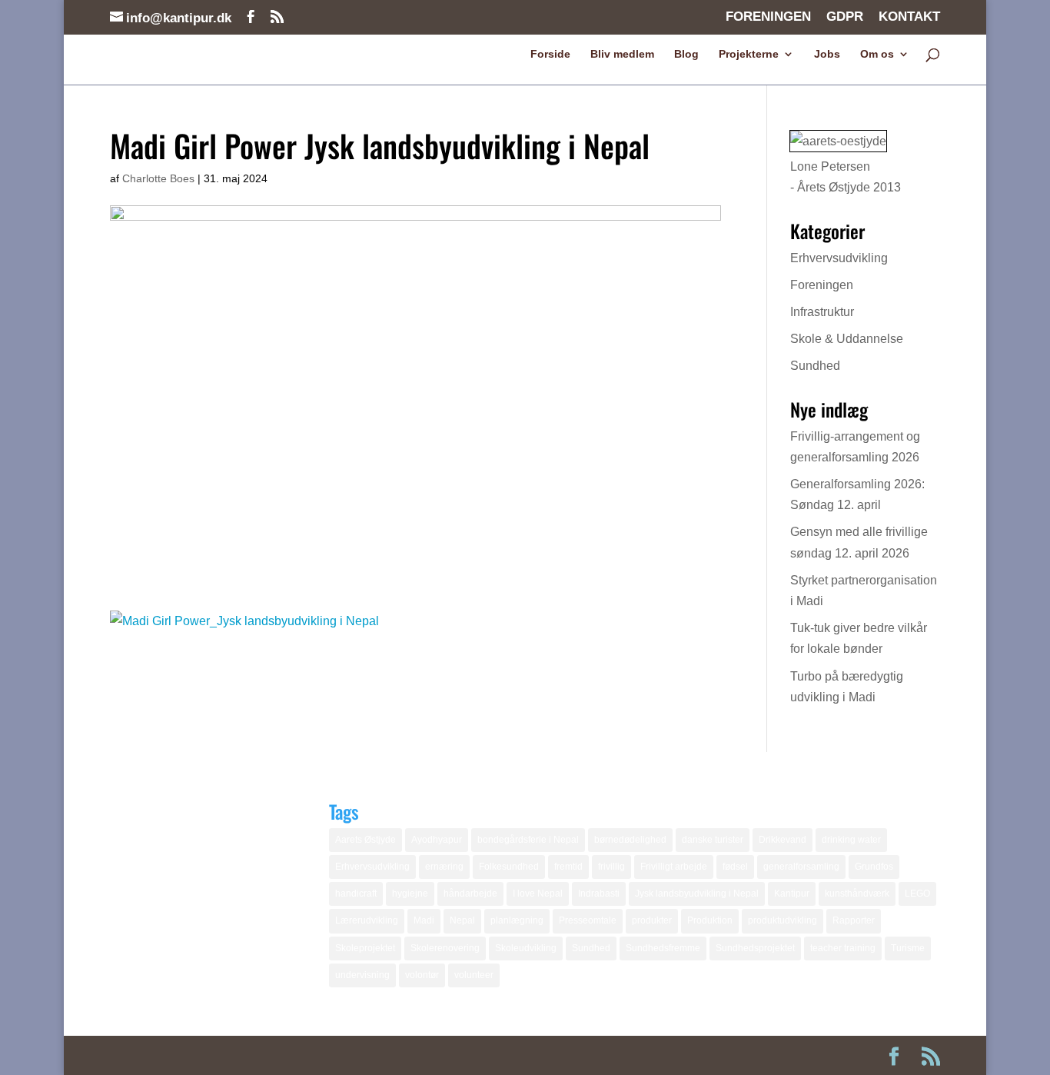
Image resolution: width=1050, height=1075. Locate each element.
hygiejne (410, 893)
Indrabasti (599, 893)
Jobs (827, 54)
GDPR (844, 17)
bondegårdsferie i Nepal (528, 839)
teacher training (843, 948)
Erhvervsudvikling (839, 258)
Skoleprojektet (365, 948)
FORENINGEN (768, 17)
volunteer (473, 975)
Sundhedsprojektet (755, 948)
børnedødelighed (630, 839)
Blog (686, 54)
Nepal (462, 920)
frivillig (611, 866)
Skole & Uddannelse (846, 338)
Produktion (710, 920)
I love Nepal (538, 893)
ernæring (444, 866)
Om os (877, 54)
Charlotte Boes (158, 178)
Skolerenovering (445, 948)
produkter (652, 920)
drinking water (851, 839)
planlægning (516, 920)
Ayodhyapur (436, 839)
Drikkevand (782, 839)
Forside (550, 54)
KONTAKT (909, 17)
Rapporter (853, 920)
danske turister (712, 839)
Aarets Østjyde (365, 839)
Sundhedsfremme (663, 948)
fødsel (735, 866)
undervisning (362, 975)
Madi (424, 920)
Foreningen (821, 284)
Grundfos (874, 866)
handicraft (356, 893)
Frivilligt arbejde (673, 866)
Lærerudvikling (366, 920)
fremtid (568, 866)
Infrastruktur (822, 311)
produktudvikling (782, 920)
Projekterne (749, 54)
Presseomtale (587, 920)
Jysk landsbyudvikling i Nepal (697, 893)
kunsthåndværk (857, 893)
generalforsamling (801, 866)
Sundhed (815, 365)
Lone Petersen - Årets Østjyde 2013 (845, 177)
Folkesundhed (509, 866)
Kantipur (791, 893)
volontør (422, 975)
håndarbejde (470, 893)
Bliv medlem (622, 54)
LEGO (917, 893)
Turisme (908, 948)
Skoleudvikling (526, 948)
